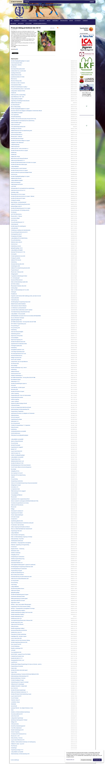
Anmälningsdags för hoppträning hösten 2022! (20, 301)
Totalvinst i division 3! (15, 700)
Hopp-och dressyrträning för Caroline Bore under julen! (22, 522)
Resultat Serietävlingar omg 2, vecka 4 (19, 367)
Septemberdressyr (15, 415)
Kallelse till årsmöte (15, 371)
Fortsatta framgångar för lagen (17, 680)
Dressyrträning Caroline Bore (17, 481)
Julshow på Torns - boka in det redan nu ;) (19, 148)
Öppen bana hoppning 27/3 (16, 339)
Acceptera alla (97, 759)
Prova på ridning (14, 479)
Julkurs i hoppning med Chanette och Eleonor (20, 526)
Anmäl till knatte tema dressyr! (17, 138)
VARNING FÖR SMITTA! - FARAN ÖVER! (19, 686)
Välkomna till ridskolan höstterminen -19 (19, 692)
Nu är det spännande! (15, 423)
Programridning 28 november (17, 397)
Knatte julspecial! (14, 224)
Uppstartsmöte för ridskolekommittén (19, 343)
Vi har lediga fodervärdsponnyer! (17, 351)
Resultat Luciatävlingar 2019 (17, 648)
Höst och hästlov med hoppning (17, 534)
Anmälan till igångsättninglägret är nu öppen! (20, 108)
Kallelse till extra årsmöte (16, 102)
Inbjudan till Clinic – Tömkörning (17, 548)
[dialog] (84, 756)
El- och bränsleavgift (15, 277)
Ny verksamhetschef (15, 104)
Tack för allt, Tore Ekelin (16, 359)
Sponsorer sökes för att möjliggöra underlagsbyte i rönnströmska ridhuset (26, 110)
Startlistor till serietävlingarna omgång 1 (19, 86)
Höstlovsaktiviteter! (15, 297)
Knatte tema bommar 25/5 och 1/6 (18, 190)
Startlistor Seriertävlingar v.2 (16, 375)
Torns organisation (15, 114)
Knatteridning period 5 (15, 333)
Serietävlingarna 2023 (15, 266)
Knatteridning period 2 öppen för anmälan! (19, 682)
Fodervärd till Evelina (15, 405)
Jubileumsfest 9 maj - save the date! (18, 70)
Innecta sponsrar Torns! (16, 373)
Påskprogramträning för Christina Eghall (19, 598)
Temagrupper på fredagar (16, 236)
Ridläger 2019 (14, 721)
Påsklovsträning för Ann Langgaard (18, 491)
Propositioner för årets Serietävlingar (18, 634)
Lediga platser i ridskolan (16, 64)
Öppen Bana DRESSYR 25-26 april (18, 600)
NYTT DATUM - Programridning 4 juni (18, 323)
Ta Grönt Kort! (14, 546)
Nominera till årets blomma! (16, 134)
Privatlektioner (14, 293)
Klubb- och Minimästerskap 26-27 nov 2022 (20, 289)
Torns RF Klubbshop (15, 646)
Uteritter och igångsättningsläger (18, 455)
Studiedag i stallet (14, 192)
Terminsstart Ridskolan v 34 (16, 562)
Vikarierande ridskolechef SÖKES (18, 596)
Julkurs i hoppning (15, 393)
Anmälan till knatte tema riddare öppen (19, 164)
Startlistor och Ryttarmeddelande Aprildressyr (20, 712)
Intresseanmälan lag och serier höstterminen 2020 (21, 576)
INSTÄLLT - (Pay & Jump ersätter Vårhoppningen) (21, 604)
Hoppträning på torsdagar (16, 419)
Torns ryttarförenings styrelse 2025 (18, 126)
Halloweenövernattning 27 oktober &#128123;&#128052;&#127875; (25, 674)
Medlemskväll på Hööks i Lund (17, 461)
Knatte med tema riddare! (16, 132)
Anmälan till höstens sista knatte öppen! (19, 670)
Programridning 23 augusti (16, 570)
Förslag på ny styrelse (15, 200)
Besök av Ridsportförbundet (17, 441)
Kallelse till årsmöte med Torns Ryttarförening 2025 (21, 130)
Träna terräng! (14, 584)
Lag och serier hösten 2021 (16, 451)
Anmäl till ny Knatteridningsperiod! (18, 725)
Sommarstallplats (14, 337)
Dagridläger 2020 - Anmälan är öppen (18, 636)
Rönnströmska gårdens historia (17, 588)
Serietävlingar (14, 747)
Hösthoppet (13, 291)
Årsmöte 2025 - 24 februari (16, 136)
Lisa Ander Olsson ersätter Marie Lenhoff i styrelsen (21, 309)
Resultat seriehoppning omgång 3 (18, 610)
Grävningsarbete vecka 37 (16, 234)
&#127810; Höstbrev (15, 283)
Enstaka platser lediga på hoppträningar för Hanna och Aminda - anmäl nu (26, 664)
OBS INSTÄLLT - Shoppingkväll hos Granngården (21, 542)
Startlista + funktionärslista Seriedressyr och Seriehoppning (23, 741)
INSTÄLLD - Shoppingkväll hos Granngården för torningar (23, 608)
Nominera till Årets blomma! (16, 279)
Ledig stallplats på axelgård (16, 112)
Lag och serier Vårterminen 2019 (17, 739)
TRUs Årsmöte (14, 745)
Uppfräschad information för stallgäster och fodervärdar (22, 413)
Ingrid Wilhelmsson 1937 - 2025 (17, 96)
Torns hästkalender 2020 (16, 652)
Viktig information (14, 427)
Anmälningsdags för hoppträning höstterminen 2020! (22, 566)
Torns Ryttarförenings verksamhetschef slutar (20, 311)
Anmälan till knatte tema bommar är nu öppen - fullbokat (22, 196)
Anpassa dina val (70, 759)
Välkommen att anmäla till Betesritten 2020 (19, 578)
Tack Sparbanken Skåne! (16, 84)
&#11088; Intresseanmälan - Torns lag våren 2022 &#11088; (23, 377)
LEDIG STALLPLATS (15, 715)
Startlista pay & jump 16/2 (16, 618)
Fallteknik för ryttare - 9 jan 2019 (17, 743)
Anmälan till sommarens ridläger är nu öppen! (20, 140)
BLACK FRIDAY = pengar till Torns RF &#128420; (21, 654)
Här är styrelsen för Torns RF (17, 473)
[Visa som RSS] (57, 27)
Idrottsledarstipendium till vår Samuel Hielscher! (21, 465)
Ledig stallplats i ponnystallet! (17, 439)
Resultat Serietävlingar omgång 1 (18, 628)
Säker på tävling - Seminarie (16, 737)
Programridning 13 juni (15, 459)
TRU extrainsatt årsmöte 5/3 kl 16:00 (18, 353)
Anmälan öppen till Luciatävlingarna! (18, 226)
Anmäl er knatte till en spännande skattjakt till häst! (21, 172)
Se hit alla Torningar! (15, 516)
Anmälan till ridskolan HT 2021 (17, 463)
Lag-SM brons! (14, 662)
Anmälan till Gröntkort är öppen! (17, 391)
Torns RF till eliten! (14, 698)
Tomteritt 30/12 (14, 518)
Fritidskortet (13, 92)
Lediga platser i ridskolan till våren (18, 90)
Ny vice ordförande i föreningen (17, 317)
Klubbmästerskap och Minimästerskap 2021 (20, 409)
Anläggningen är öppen (16, 485)
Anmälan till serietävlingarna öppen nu (19, 383)
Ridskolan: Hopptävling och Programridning (20, 544)
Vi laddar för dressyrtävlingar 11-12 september (20, 425)
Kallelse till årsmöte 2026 (16, 74)
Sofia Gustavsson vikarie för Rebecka (18, 305)
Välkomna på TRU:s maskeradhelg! (18, 94)
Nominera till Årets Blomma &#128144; (19, 630)
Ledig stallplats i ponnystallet (17, 751)
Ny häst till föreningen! (15, 445)
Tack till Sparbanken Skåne (16, 62)
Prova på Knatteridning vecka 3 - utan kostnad (20, 88)
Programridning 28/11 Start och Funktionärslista (21, 395)
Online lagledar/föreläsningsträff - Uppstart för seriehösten (23, 564)
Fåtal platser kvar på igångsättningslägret (19, 435)
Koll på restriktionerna (15, 433)
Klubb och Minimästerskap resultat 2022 (19, 281)
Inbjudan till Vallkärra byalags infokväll (19, 403)
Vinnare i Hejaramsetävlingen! (17, 514)
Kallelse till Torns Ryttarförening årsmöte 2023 (20, 268)
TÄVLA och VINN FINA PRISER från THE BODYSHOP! (21, 528)
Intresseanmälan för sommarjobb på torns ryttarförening (22, 120)
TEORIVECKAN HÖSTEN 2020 (17, 540)
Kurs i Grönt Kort (14, 688)
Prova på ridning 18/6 (15, 327)
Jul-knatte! (13, 650)
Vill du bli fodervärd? (15, 417)
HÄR (17, 49)
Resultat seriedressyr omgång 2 (17, 614)
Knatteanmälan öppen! (15, 560)
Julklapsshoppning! (15, 144)
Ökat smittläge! (14, 365)
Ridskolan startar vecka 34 (16, 242)
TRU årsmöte (13, 212)
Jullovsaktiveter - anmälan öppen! (18, 387)
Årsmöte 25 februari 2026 (16, 80)
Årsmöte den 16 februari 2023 (17, 271)
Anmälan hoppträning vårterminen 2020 (19, 642)
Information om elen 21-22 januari (18, 82)
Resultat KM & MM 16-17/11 (16, 658)
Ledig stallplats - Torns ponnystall (18, 313)
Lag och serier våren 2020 (16, 638)
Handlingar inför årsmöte (16, 128)
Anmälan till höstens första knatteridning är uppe (21, 694)
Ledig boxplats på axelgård (16, 98)
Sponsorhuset (14, 706)
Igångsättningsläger (15, 592)
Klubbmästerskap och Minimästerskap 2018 (20, 753)
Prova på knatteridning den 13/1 (17, 222)
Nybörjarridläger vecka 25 (16, 206)
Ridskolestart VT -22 (15, 381)
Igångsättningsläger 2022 (16, 319)
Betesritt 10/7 (14, 449)
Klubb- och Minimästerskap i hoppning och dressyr (21, 536)
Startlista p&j (13, 152)
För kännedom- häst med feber (17, 524)
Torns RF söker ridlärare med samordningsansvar (21, 467)
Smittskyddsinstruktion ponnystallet (18, 431)
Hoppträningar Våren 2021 (16, 530)
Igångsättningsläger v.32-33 (16, 248)
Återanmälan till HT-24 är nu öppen (18, 194)
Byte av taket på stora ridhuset (17, 574)
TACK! (12, 710)
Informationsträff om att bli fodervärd (18, 168)
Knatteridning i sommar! (16, 246)
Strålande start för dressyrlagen (17, 684)
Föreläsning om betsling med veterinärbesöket (20, 230)
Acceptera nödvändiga (86, 759)
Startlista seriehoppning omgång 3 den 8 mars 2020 (21, 612)
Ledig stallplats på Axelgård (17, 250)
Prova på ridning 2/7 (15, 325)
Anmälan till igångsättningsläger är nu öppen (20, 60)
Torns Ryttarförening (17, 1)
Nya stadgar (13, 469)
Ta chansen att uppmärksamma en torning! (20, 502)
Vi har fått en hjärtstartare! (16, 727)
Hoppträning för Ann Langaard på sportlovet (20, 498)
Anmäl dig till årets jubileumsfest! (18, 68)
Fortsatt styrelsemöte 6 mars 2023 (18, 256)
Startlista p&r (13, 154)
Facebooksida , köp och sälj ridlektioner (19, 361)
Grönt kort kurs (14, 174)
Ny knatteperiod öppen (16, 379)
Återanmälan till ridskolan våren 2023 (18, 285)
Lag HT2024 (13, 186)
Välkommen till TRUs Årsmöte (17, 624)
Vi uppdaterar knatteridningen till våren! (19, 275)
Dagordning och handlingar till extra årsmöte (20, 100)
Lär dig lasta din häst (15, 489)
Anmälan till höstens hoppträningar (18, 690)
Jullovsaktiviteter (14, 228)
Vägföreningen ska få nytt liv (17, 184)
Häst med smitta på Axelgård (17, 331)
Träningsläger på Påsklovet (16, 494)
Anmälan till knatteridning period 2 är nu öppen (20, 208)
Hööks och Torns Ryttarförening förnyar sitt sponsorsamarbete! (24, 483)
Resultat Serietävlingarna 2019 (17, 729)
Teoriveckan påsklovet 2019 (16, 714)
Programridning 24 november (17, 666)
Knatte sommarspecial (15, 182)
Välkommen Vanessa (15, 590)
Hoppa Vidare (14, 672)
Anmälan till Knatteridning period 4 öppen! (19, 594)
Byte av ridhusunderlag (15, 106)
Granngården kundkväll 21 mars (17, 349)
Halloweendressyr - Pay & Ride (17, 538)
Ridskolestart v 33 (14, 421)
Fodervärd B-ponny (15, 299)
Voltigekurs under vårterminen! (17, 142)
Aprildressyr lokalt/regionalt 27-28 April (19, 719)
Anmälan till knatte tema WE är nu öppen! (19, 150)
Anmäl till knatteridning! (16, 116)
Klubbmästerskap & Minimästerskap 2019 (19, 676)
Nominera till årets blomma (16, 355)
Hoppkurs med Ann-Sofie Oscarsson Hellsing (20, 640)
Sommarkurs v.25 (14, 487)
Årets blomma (14, 78)
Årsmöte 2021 (14, 496)
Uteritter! (13, 477)
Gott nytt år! (13, 385)
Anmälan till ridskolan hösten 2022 (18, 341)
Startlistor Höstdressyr (15, 552)
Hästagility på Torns (15, 471)
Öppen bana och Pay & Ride (16, 335)
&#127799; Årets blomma (16, 214)
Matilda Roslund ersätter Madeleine (18, 303)
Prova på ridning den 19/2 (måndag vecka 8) (20, 210)
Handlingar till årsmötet (16, 72)
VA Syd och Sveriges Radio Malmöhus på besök (21, 407)
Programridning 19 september (17, 411)
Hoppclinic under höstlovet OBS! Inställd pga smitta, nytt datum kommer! (26, 295)
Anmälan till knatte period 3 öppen (18, 198)
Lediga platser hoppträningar (17, 717)
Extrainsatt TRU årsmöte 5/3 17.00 (18, 252)
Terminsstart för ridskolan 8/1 (17, 510)
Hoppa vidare (14, 668)
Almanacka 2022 (14, 389)
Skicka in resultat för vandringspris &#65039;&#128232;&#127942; (24, 500)
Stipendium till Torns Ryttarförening (18, 475)
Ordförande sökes (15, 723)
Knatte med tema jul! (15, 146)
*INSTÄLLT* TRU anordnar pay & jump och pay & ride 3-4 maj (23, 118)
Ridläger (12, 508)
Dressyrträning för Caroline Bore (17, 556)
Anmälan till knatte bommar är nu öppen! (19, 170)
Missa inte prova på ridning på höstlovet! (19, 158)
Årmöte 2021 (13, 506)
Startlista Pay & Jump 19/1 (16, 632)
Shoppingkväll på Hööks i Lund (17, 660)
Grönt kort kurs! (14, 244)
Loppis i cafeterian (15, 401)
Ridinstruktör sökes (15, 550)
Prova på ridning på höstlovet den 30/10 (25, 28)
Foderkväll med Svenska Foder (17, 656)
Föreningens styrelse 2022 (16, 345)
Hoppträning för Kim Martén (17, 512)
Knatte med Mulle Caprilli (16, 122)
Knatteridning (14, 262)
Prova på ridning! (14, 443)
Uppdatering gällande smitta (17, 520)
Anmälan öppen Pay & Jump (17, 622)
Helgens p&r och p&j (15, 156)
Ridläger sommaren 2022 (16, 357)
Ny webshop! (13, 66)
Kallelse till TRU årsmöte (16, 260)
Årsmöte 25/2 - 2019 (15, 735)
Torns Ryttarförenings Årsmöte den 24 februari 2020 (21, 620)
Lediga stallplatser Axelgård (17, 180)
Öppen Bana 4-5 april (15, 602)
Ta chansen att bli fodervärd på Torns (18, 733)
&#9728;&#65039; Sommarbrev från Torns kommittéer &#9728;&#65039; (26, 315)
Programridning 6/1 (15, 270)
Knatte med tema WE (15, 124)
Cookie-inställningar (15, 759)
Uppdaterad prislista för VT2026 (17, 76)
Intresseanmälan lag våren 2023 (17, 264)
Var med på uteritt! (15, 580)
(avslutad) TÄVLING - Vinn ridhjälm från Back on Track (22, 708)
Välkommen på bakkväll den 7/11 (18, 160)
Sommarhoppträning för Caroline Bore (19, 568)
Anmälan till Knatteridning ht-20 (17, 572)
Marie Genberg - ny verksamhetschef (18, 202)
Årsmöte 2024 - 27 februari (16, 216)
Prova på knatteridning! (15, 240)
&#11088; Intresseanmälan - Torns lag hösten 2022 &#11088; (23, 321)
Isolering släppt (14, 287)
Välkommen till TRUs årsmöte (17, 504)
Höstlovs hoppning (15, 399)
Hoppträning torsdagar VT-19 (17, 749)
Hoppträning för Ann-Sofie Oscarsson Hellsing (20, 606)
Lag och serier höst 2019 (16, 696)
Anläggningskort (14, 273)
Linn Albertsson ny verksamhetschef (18, 307)
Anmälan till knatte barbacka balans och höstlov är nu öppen (23, 162)
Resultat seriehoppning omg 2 (17, 616)
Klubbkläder (13, 704)
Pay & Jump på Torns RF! (16, 644)
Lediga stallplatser (15, 166)
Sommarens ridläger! (15, 218)
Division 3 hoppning (15, 731)
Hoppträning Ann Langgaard (17, 447)
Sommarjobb (13, 254)
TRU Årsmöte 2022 (15, 363)
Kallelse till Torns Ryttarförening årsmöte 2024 (20, 204)
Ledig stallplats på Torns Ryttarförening (19, 238)
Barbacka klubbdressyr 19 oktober (18, 678)
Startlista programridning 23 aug (17, 558)
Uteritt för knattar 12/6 (15, 453)
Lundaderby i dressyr (15, 702)
